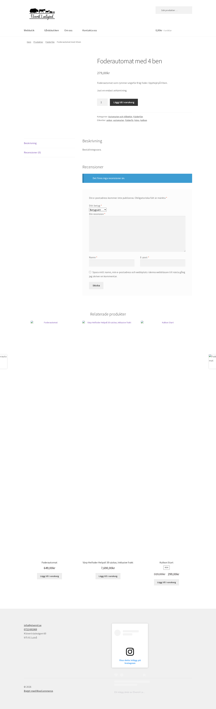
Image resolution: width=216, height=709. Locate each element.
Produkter (38, 42)
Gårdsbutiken (51, 30)
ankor (109, 120)
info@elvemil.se (32, 625)
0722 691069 (30, 629)
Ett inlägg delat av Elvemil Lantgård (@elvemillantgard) (141, 692)
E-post (144, 257)
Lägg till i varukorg (124, 102)
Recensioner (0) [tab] (32, 152)
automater (118, 120)
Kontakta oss (89, 30)
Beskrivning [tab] (30, 143)
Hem (29, 42)
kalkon (143, 120)
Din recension (97, 214)
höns (136, 120)
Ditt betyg (95, 205)
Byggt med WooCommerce (38, 690)
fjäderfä (129, 120)
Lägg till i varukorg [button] (49, 576)
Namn (93, 257)
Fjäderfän (50, 42)
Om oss (68, 30)
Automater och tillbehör (120, 116)
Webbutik (29, 30)
